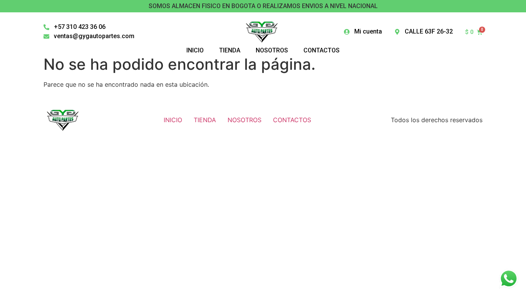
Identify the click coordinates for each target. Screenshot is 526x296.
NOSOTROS (244, 120)
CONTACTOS (292, 120)
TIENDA (205, 120)
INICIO (173, 120)
